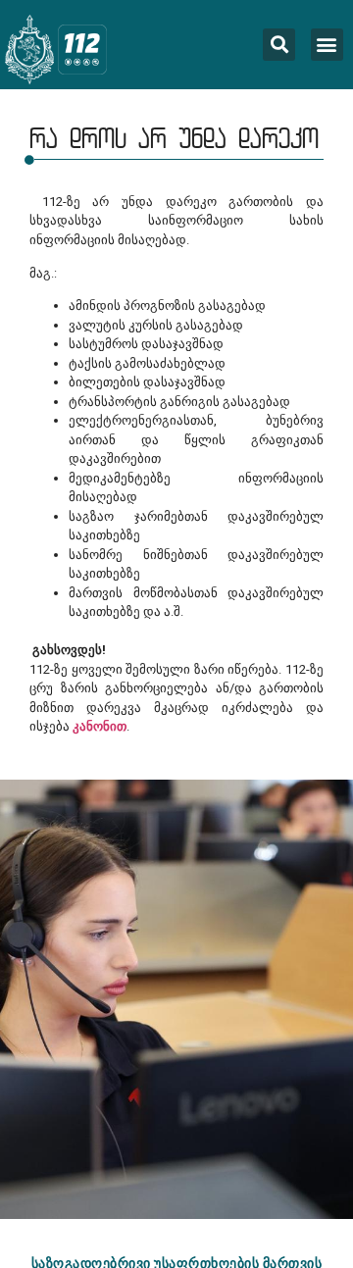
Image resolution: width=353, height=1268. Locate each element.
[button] (327, 44)
